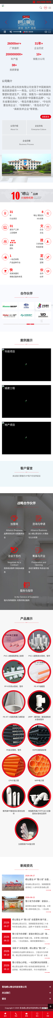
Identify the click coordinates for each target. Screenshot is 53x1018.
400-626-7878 (44, 2)
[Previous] (6, 23)
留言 (37, 1016)
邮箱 (26, 1016)
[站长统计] (45, 1008)
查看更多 (45, 117)
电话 (16, 1016)
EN (46, 8)
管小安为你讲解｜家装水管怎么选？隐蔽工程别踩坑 (37, 901)
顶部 (47, 1016)
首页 (5, 1016)
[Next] (46, 23)
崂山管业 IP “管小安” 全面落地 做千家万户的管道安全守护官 (38, 879)
